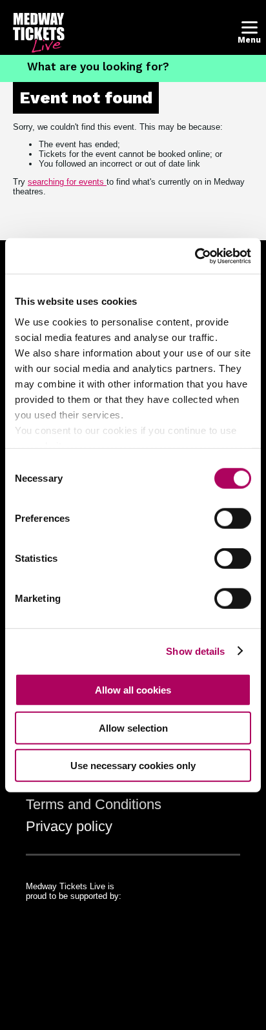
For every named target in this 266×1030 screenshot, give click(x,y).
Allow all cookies (133, 690)
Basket (216, 40)
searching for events (67, 182)
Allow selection (133, 727)
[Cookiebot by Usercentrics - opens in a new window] (194, 255)
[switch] (232, 518)
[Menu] (249, 27)
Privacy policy (69, 826)
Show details (195, 650)
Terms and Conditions (93, 804)
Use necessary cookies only (133, 765)
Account (188, 40)
